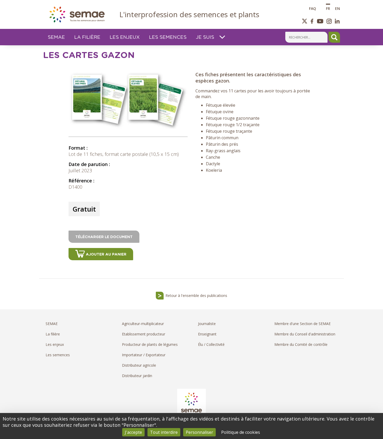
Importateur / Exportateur (143, 354)
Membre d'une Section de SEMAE (302, 323)
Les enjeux (55, 344)
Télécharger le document (104, 237)
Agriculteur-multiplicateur (143, 323)
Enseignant (207, 334)
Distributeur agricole (139, 365)
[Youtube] (320, 21)
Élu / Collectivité (211, 344)
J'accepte (133, 432)
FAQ (312, 8)
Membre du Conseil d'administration (304, 334)
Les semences (58, 354)
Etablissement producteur (143, 334)
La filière (53, 334)
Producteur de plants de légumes (150, 344)
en (337, 8)
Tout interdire (164, 432)
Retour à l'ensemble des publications (196, 295)
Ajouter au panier (106, 254)
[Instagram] (329, 21)
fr (328, 8)
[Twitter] (304, 21)
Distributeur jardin (137, 375)
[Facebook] (312, 21)
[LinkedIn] (337, 21)
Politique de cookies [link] (240, 432)
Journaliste (207, 323)
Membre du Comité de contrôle (301, 344)
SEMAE (52, 323)
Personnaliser (199, 432)
